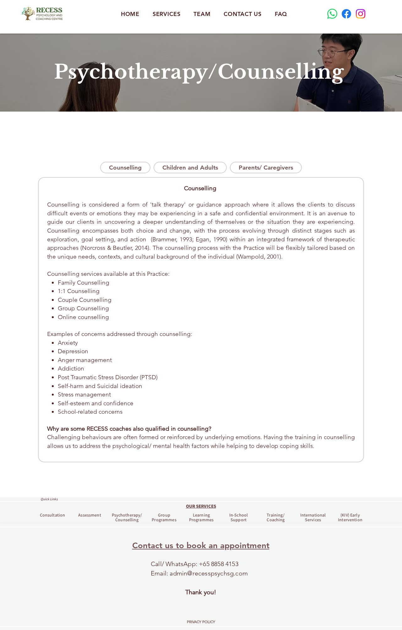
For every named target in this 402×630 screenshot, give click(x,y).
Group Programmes (164, 517)
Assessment (89, 515)
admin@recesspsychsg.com (209, 573)
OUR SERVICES (201, 506)
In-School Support (238, 517)
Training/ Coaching (276, 517)
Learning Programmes (201, 517)
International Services (313, 517)
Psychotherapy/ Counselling (127, 517)
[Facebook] (346, 14)
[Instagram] (360, 14)
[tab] (125, 167)
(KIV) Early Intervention (350, 517)
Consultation (52, 515)
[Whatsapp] (332, 14)
